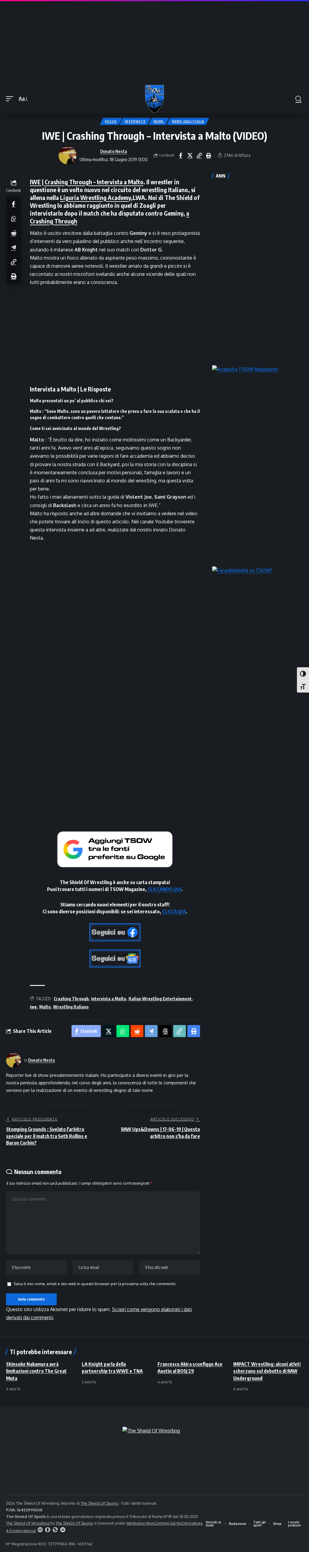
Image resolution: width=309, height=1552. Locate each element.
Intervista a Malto (108, 998)
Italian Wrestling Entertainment (160, 998)
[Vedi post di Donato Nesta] (68, 155)
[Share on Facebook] (180, 155)
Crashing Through (71, 998)
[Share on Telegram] (13, 247)
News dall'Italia (188, 121)
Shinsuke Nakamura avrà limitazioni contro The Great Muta (36, 1371)
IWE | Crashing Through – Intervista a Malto (86, 181)
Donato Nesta (113, 151)
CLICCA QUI (174, 911)
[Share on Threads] (165, 1031)
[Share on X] (190, 155)
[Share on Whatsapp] (13, 218)
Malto (45, 1006)
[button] (11, 99)
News (159, 121)
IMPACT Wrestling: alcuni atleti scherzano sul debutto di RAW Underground (267, 1371)
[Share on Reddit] (13, 233)
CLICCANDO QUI (164, 889)
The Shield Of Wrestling (27, 1523)
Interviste (135, 121)
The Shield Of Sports (100, 1503)
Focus (111, 121)
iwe (33, 1006)
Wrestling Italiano (71, 1006)
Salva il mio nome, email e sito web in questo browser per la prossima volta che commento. (95, 1283)
